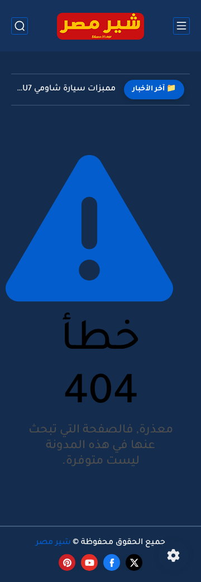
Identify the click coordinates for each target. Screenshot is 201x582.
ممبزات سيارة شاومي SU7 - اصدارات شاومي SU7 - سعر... (66, 89)
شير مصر (53, 542)
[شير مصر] (100, 25)
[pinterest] (67, 562)
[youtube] (89, 562)
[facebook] (111, 562)
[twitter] (134, 562)
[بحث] (19, 26)
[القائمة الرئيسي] (181, 26)
